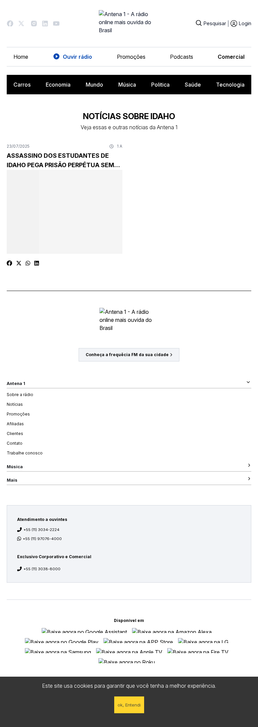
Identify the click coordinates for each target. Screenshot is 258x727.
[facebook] (9, 263)
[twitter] (19, 263)
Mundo (94, 84)
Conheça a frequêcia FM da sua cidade (127, 354)
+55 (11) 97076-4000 (42, 538)
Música (127, 84)
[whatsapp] (28, 263)
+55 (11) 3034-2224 (41, 529)
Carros (22, 84)
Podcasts (181, 56)
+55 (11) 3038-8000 (42, 569)
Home (20, 56)
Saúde (193, 84)
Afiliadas (15, 423)
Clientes (15, 433)
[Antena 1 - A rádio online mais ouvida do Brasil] (129, 23)
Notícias (15, 404)
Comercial (231, 56)
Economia (58, 84)
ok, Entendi (129, 705)
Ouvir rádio (77, 56)
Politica (160, 84)
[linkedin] (36, 263)
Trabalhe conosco (25, 452)
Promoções (131, 56)
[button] (10, 23)
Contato (15, 443)
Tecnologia (230, 84)
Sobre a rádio (20, 394)
